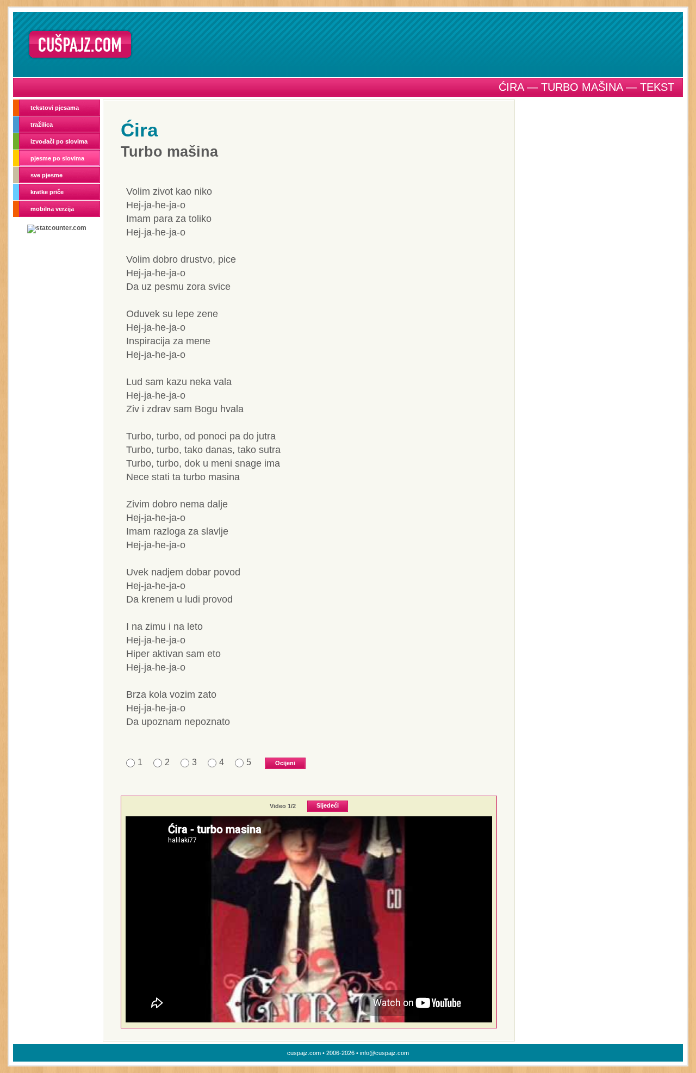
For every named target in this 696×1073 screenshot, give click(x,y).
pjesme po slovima (57, 158)
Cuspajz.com (80, 44)
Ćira (139, 129)
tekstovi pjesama (54, 107)
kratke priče (47, 192)
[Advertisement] (411, 44)
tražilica (41, 124)
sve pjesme (46, 175)
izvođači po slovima (59, 141)
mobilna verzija (52, 209)
